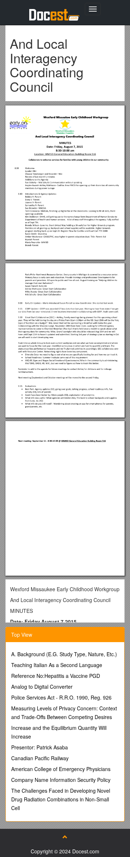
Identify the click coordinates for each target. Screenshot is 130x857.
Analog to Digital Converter (42, 686)
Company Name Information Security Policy (60, 779)
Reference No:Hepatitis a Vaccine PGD (55, 675)
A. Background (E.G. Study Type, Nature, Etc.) (64, 654)
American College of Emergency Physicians (60, 768)
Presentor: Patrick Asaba (39, 747)
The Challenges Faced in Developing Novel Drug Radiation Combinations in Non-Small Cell (60, 799)
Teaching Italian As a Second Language (56, 664)
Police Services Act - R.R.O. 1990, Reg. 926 (61, 697)
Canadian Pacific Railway (40, 758)
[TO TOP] (65, 836)
